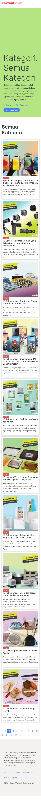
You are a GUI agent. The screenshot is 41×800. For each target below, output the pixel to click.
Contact (25, 773)
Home (17, 773)
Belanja (8, 105)
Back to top (8, 773)
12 (11, 735)
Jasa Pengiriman (22, 105)
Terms (14, 778)
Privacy (6, 778)
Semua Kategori (12, 110)
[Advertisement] (20, 31)
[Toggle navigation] (35, 4)
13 (16, 735)
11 (7, 735)
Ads (32, 773)
